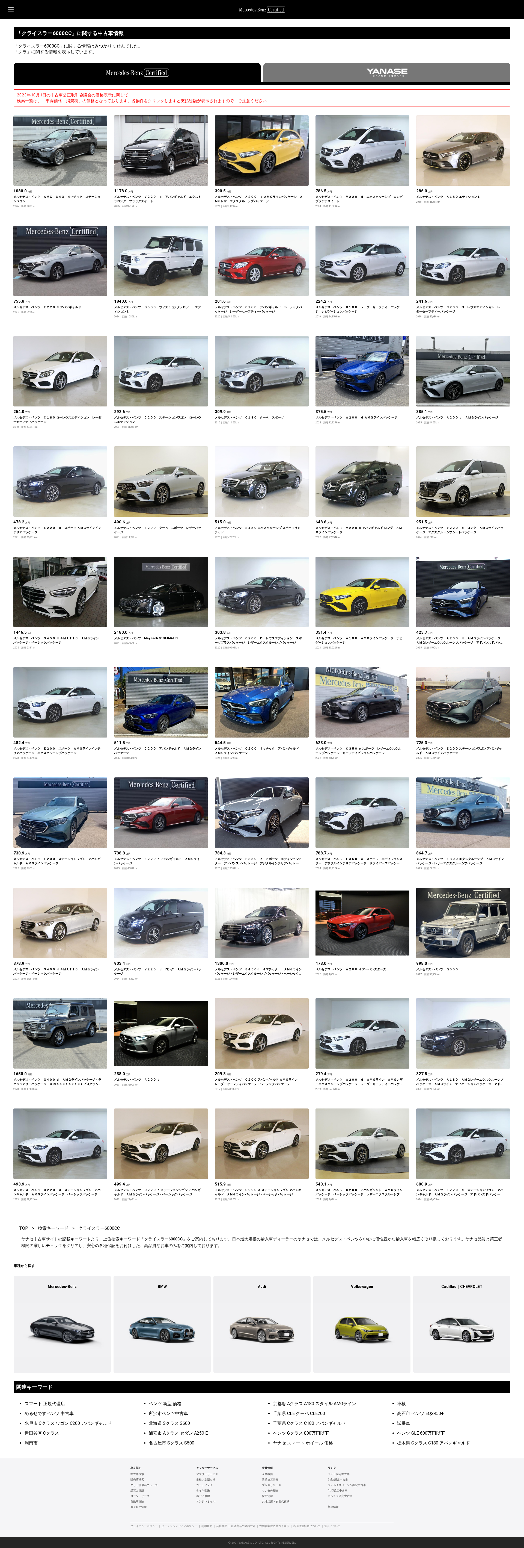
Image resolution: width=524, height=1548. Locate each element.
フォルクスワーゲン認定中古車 (347, 1485)
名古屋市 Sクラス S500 (171, 1443)
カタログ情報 (138, 1507)
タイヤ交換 (203, 1490)
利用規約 (206, 1526)
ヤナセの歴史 (270, 1490)
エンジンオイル (205, 1501)
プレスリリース (271, 1485)
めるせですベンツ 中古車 (49, 1413)
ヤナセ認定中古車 (339, 1474)
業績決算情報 (270, 1479)
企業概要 (267, 1474)
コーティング (204, 1485)
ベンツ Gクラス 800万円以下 (301, 1433)
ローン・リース (140, 1496)
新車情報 (333, 1507)
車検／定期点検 (205, 1479)
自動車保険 (137, 1501)
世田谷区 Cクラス (42, 1433)
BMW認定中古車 (338, 1479)
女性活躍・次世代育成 (275, 1501)
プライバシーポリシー (144, 1526)
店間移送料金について (306, 1526)
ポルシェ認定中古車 (340, 1496)
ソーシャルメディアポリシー (179, 1526)
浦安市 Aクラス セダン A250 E (178, 1433)
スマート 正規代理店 (45, 1403)
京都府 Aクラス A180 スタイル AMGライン (314, 1403)
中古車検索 (137, 1474)
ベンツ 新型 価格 (165, 1403)
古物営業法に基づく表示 (274, 1526)
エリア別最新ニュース (144, 1485)
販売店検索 (137, 1479)
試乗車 (403, 1423)
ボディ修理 (203, 1496)
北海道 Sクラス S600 (169, 1423)
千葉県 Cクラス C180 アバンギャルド (309, 1423)
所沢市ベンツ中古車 (168, 1413)
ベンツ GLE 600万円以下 (421, 1433)
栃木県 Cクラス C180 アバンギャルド (433, 1443)
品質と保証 (137, 1490)
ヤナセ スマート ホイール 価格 (303, 1443)
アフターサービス (207, 1474)
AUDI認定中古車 (337, 1490)
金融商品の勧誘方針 (243, 1526)
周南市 (31, 1443)
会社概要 (221, 1526)
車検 (401, 1403)
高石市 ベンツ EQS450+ (420, 1413)
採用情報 (267, 1496)
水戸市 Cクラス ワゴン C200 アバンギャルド (68, 1423)
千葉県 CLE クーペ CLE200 (299, 1413)
